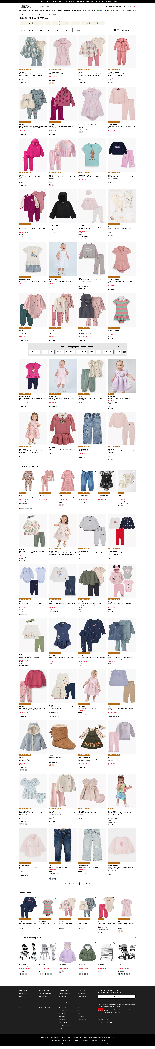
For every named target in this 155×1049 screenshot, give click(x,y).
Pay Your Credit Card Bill (44, 1007)
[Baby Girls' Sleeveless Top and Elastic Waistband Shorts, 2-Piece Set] (122, 791)
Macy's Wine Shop (63, 1007)
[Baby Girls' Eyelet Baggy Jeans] (92, 845)
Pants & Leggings (64, 23)
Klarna (20, 996)
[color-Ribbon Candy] (53, 765)
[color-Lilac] (60, 971)
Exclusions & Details (108, 1012)
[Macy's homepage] (20, 15)
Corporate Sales (82, 996)
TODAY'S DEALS (39, 1)
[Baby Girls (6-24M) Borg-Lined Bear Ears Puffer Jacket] (68, 952)
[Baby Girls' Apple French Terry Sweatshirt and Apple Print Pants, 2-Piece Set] (33, 686)
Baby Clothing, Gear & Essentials (37, 14)
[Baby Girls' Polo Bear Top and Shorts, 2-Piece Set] (33, 259)
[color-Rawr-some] (26, 508)
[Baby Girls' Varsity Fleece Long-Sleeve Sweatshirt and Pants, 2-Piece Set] (63, 791)
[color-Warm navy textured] (87, 974)
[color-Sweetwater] (50, 879)
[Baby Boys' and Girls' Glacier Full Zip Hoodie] (63, 206)
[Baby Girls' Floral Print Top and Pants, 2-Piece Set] (92, 376)
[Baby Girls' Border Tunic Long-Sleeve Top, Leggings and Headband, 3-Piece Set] (33, 635)
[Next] (45, 51)
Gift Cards (41, 999)
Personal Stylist (62, 1010)
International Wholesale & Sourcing (86, 1005)
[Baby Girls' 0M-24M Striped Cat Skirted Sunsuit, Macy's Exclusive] (107, 481)
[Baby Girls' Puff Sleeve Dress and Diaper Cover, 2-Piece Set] (33, 791)
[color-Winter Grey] (85, 974)
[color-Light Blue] (53, 879)
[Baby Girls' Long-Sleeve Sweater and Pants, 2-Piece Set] (122, 104)
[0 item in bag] (134, 6)
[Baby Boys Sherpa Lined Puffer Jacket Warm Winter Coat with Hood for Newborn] (87, 952)
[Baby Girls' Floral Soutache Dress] (92, 686)
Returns (21, 1005)
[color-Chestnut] (50, 765)
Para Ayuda (22, 1002)
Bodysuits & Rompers (26, 23)
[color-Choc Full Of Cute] (21, 508)
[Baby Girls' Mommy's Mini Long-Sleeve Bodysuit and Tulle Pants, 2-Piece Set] (92, 635)
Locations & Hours (63, 996)
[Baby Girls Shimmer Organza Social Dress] (122, 376)
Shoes (101, 23)
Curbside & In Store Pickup (65, 993)
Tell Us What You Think (64, 1025)
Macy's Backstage (63, 1002)
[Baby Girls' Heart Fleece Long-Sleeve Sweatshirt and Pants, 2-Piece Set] (63, 104)
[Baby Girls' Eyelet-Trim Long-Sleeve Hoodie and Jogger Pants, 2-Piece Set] (122, 51)
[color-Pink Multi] (50, 185)
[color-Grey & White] (51, 974)
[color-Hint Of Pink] (50, 83)
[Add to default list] (35, 472)
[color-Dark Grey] (119, 974)
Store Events (62, 1016)
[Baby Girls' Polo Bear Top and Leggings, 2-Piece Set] (33, 376)
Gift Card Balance (43, 1002)
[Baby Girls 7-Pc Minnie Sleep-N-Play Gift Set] (122, 206)
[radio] (50, 83)
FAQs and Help (22, 993)
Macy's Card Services (44, 1005)
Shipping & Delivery (23, 1007)
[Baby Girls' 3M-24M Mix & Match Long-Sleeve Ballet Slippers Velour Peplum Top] (122, 845)
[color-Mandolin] (55, 879)
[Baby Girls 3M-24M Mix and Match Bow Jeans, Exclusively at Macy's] (87, 481)
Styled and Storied (82, 1019)
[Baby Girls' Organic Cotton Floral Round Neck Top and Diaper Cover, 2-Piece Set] (127, 481)
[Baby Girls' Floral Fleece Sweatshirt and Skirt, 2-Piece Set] (63, 428)
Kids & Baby (25, 14)
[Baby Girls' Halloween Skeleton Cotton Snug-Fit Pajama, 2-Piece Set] (48, 481)
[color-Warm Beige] (82, 974)
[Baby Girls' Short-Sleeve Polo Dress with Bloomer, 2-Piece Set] (63, 635)
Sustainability (81, 1016)
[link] (33, 77)
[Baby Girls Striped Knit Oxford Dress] (92, 104)
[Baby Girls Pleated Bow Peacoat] (33, 845)
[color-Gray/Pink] (23, 614)
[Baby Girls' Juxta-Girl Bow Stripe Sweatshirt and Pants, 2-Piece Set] (92, 259)
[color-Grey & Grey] (40, 974)
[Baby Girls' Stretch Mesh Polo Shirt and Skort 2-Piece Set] (122, 259)
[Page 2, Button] (89, 884)
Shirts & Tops (85, 23)
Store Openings (62, 1019)
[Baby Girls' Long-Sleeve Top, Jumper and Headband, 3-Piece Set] (92, 737)
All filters (122, 346)
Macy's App (61, 999)
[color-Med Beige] (53, 185)
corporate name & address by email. (102, 1043)
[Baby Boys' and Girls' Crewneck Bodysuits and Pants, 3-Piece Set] (33, 581)
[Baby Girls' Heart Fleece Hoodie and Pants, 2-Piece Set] (33, 155)
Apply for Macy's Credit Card (45, 993)
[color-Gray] (23, 770)
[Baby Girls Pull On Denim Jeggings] (63, 845)
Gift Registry (61, 1028)
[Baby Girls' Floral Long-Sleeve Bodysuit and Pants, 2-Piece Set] (33, 310)
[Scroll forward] (124, 352)
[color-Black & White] (45, 974)
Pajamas (55, 23)
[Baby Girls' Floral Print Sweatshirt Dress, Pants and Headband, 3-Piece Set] (33, 530)
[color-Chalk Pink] (23, 824)
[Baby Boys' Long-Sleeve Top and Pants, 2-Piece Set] (92, 530)
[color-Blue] (82, 132)
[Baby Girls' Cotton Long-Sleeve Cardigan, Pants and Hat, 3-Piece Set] (92, 206)
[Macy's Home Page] (25, 6)
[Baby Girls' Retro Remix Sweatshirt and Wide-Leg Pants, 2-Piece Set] (122, 155)
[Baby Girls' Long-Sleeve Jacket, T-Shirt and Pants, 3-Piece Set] (122, 530)
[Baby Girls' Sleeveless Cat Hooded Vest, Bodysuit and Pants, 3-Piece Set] (92, 310)
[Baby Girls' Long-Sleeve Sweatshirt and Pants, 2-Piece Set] (63, 155)
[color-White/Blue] (21, 824)
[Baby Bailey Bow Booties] (63, 737)
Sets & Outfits (75, 23)
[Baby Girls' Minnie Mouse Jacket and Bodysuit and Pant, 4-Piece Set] (122, 581)
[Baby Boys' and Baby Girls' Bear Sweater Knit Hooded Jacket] (33, 737)
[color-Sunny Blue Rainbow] (28, 508)
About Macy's (81, 993)
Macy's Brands (62, 1005)
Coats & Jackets (38, 23)
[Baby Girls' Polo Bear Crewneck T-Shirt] (92, 155)
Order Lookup (22, 999)
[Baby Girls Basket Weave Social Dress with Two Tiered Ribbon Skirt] (63, 376)
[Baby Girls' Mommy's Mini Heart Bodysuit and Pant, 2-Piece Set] (107, 907)
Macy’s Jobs (81, 1007)
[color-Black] (21, 974)
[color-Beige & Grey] (43, 974)
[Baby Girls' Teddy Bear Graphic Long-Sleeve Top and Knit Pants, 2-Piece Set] (63, 581)
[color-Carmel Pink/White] (80, 132)
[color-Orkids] (31, 508)
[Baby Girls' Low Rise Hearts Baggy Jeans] (92, 428)
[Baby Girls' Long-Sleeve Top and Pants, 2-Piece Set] (122, 428)
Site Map (80, 1013)
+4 (33, 508)
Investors (80, 1002)
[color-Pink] (60, 505)
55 (86, 883)
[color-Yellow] (53, 83)
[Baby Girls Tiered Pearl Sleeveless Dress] (63, 259)
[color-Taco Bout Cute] (23, 508)
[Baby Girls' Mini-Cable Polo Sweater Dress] (63, 51)
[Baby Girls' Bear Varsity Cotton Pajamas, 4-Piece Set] (63, 310)
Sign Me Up (117, 996)
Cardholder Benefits (43, 996)
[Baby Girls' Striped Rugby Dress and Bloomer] (122, 310)
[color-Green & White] (48, 974)
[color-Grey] (23, 974)
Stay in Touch (62, 1013)
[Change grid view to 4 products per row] (115, 30)
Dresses (48, 23)
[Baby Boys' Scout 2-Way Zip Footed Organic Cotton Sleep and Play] (28, 481)
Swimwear (94, 23)
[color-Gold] (124, 974)
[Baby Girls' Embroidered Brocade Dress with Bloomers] (92, 791)
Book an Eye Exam (63, 1022)
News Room (81, 1010)
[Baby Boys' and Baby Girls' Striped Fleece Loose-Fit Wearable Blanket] (68, 481)
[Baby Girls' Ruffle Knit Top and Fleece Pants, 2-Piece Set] (122, 686)
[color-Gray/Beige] (26, 614)
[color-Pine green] (80, 974)
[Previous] (21, 51)
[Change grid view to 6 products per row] (118, 30)
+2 (53, 974)
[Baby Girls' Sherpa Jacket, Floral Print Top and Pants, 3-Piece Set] (63, 686)
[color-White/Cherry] (26, 824)
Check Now (117, 1012)
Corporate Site (81, 999)
